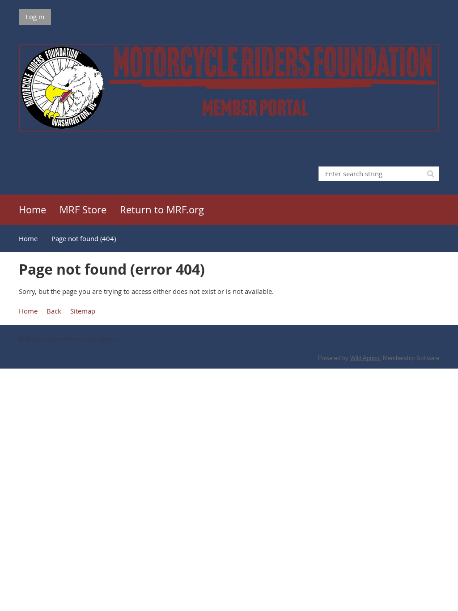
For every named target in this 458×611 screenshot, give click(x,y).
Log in (34, 16)
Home (28, 238)
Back (54, 310)
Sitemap (82, 310)
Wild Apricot (365, 358)
